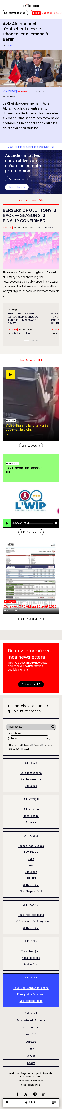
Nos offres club (31, 1001)
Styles (30, 1056)
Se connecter (16, 179)
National (23, 91)
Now (31, 865)
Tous (26, 745)
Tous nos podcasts (31, 915)
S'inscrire (28, 684)
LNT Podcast (29, 532)
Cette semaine (31, 779)
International (31, 1027)
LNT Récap (31, 852)
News (36, 745)
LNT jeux (31, 941)
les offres (15, 187)
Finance (31, 822)
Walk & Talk (31, 885)
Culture (31, 1041)
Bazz (31, 859)
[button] (26, 340)
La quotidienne (14, 13)
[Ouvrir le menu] (54, 1103)
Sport (31, 1063)
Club (27, 748)
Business (31, 872)
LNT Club (31, 977)
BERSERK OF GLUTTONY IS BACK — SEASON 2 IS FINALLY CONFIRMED (29, 215)
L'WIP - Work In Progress (31, 921)
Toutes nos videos (31, 846)
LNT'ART (31, 878)
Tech (31, 1049)
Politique (9, 96)
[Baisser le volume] (56, 523)
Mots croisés (31, 958)
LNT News (31, 762)
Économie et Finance (31, 1020)
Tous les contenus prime (31, 988)
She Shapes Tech (31, 891)
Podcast (13, 463)
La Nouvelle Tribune (31, 4)
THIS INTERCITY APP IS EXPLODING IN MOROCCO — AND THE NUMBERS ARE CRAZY (24, 318)
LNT (10, 45)
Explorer (31, 786)
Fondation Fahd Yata (30, 1080)
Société (31, 1034)
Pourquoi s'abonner (31, 994)
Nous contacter (30, 1084)
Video (16, 748)
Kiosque (10, 601)
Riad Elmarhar (44, 227)
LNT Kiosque (29, 618)
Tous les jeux (31, 951)
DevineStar (31, 964)
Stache (7, 227)
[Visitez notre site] (7, 1102)
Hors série (31, 816)
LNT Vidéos (29, 445)
